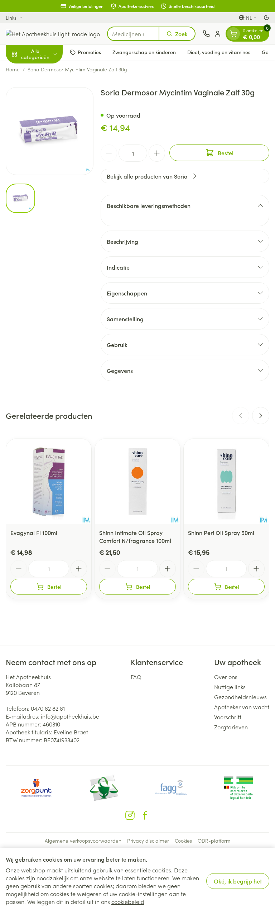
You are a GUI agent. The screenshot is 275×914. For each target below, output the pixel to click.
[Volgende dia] (260, 415)
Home (13, 69)
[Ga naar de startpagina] (53, 34)
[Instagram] (130, 815)
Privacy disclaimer (148, 840)
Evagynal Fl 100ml (33, 532)
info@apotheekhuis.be (70, 716)
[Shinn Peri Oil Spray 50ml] (226, 481)
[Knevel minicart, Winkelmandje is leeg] (233, 33)
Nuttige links (230, 687)
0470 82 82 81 (48, 708)
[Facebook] (145, 815)
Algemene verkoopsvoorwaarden (83, 840)
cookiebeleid (127, 901)
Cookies (183, 840)
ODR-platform (214, 840)
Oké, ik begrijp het (238, 881)
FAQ (136, 677)
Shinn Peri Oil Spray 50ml (221, 532)
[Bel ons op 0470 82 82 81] (206, 33)
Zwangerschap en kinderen (144, 52)
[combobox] (133, 34)
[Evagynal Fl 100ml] (48, 481)
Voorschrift (227, 717)
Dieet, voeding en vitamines (218, 52)
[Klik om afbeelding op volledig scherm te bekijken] (49, 131)
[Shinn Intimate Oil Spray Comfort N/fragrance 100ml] (137, 481)
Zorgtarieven (231, 727)
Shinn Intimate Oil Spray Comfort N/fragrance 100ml (135, 536)
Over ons (225, 677)
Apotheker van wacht (241, 707)
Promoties (89, 52)
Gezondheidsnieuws (240, 697)
